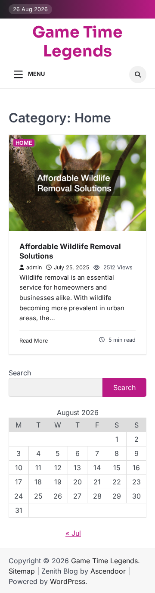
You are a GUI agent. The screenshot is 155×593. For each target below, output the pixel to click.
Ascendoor (108, 571)
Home (24, 143)
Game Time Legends (77, 41)
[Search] (137, 74)
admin (34, 267)
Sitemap (22, 571)
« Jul (73, 533)
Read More (33, 340)
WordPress (67, 581)
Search (20, 372)
